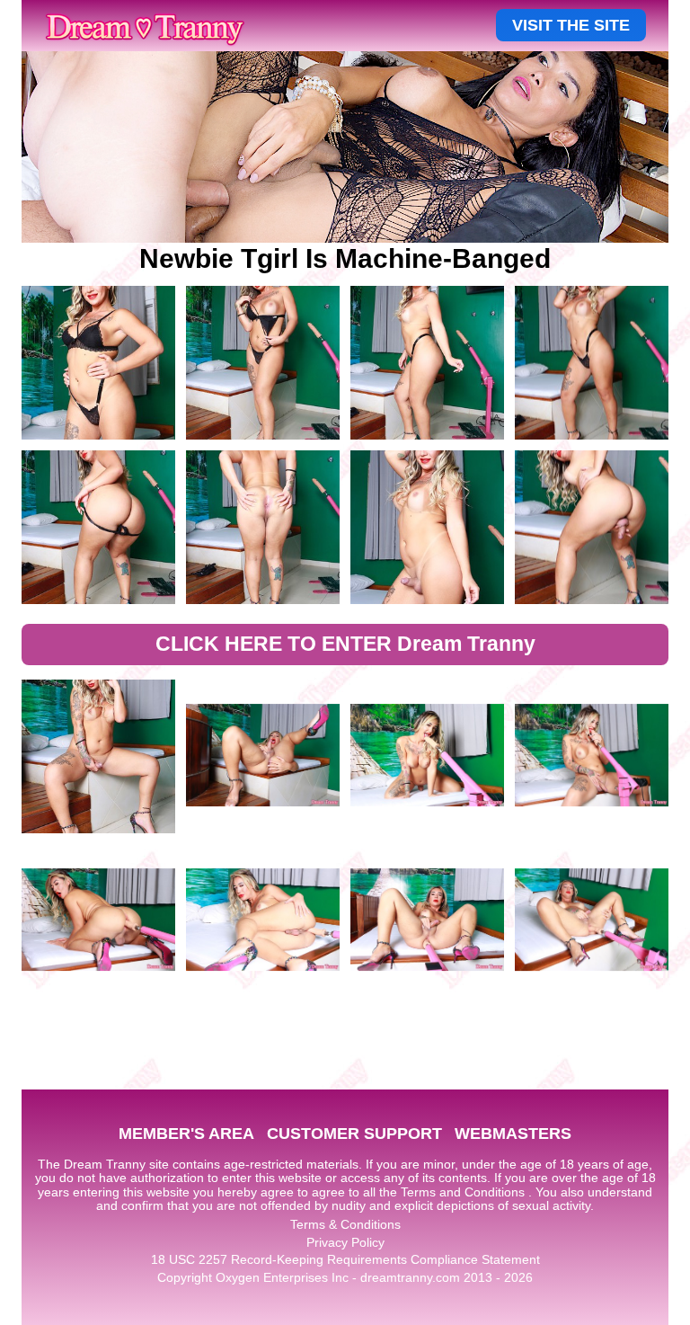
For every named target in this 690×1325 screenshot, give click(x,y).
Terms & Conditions (345, 1224)
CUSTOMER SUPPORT (354, 1133)
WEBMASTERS (513, 1133)
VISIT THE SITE (571, 25)
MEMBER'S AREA (186, 1133)
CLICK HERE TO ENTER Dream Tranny (345, 643)
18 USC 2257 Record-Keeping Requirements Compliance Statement (345, 1259)
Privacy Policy (345, 1242)
